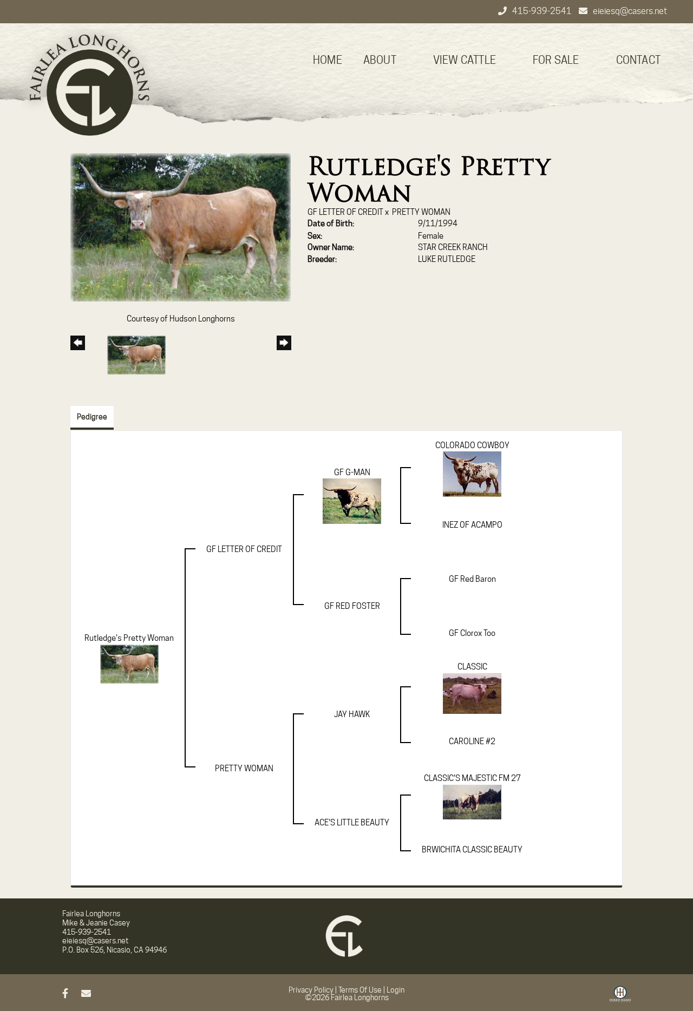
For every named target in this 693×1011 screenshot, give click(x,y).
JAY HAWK (352, 714)
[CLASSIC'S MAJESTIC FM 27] (472, 801)
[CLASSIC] (472, 693)
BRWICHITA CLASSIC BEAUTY (472, 850)
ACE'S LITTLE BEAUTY (352, 823)
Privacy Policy (311, 990)
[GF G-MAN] (352, 501)
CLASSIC (472, 667)
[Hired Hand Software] (620, 998)
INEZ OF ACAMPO (472, 525)
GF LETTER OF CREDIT (345, 212)
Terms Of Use (360, 990)
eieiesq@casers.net (630, 11)
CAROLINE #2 (472, 741)
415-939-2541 (542, 11)
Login (395, 990)
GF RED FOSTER (352, 606)
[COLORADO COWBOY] (472, 473)
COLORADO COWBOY (472, 445)
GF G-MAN (352, 472)
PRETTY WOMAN (421, 212)
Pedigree (92, 416)
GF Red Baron (472, 579)
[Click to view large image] (180, 227)
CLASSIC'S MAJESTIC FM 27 (472, 778)
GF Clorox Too (472, 633)
